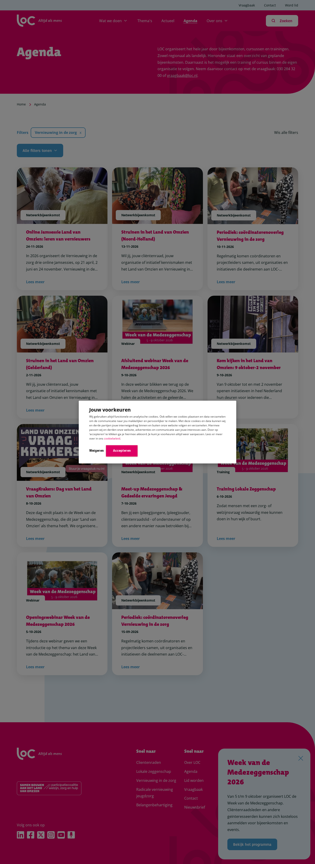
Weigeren (96, 450)
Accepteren (122, 450)
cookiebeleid (112, 438)
